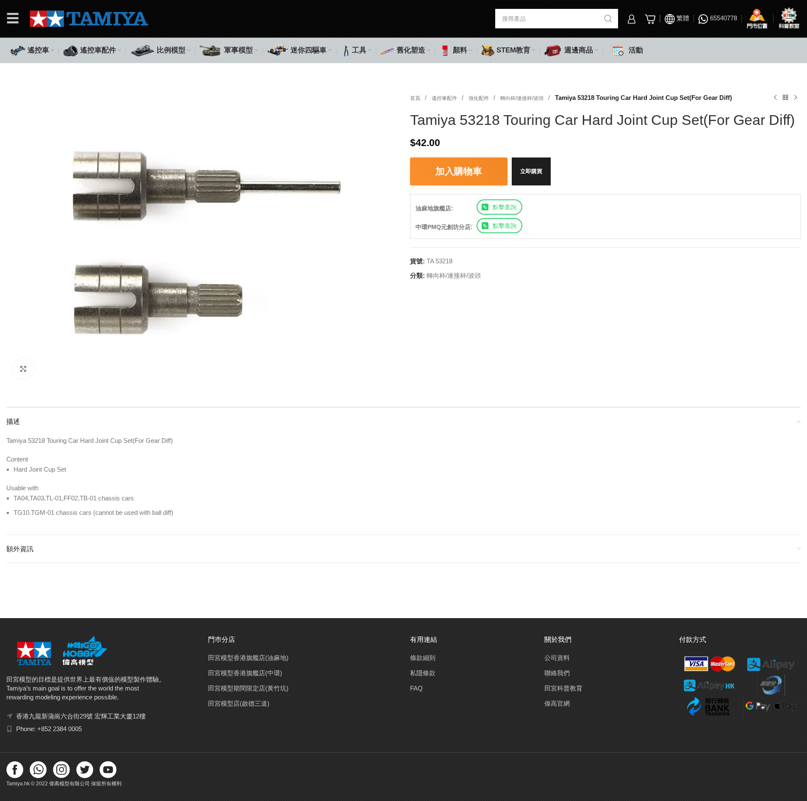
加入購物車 (458, 171)
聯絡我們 (557, 673)
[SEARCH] (608, 18)
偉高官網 (557, 703)
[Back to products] (785, 98)
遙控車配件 (445, 98)
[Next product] (795, 98)
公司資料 (557, 657)
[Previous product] (775, 98)
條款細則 (422, 657)
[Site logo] (89, 18)
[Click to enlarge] (23, 368)
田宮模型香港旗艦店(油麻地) (248, 657)
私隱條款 (422, 673)
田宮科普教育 (563, 688)
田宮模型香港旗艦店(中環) (245, 673)
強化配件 (479, 98)
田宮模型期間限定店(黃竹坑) (248, 688)
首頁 (416, 98)
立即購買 (531, 171)
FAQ (416, 688)
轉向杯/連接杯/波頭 (522, 98)
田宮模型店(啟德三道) (238, 703)
